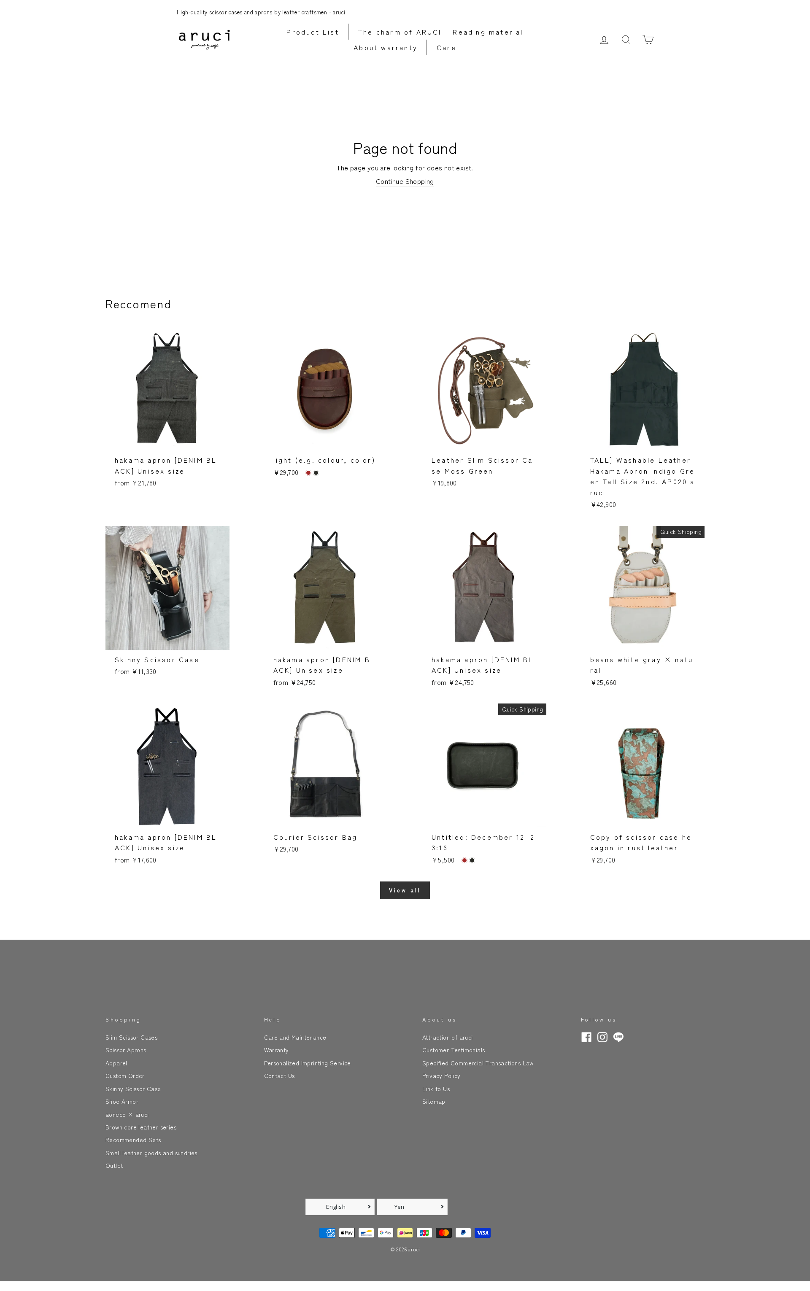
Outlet (114, 1165)
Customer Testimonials (453, 1050)
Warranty (276, 1050)
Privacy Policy (441, 1075)
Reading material (488, 32)
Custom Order (125, 1075)
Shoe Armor (121, 1101)
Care (446, 47)
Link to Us (436, 1088)
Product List (312, 32)
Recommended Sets (133, 1139)
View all (405, 890)
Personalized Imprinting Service (307, 1063)
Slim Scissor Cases (131, 1037)
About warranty (386, 47)
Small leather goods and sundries (151, 1152)
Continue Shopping (405, 181)
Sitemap (434, 1101)
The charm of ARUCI (400, 32)
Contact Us (279, 1075)
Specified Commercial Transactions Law (478, 1063)
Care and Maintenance (295, 1037)
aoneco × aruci (127, 1114)
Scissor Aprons (125, 1050)
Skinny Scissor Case (133, 1088)
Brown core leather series (140, 1127)
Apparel (116, 1063)
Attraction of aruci (447, 1037)
